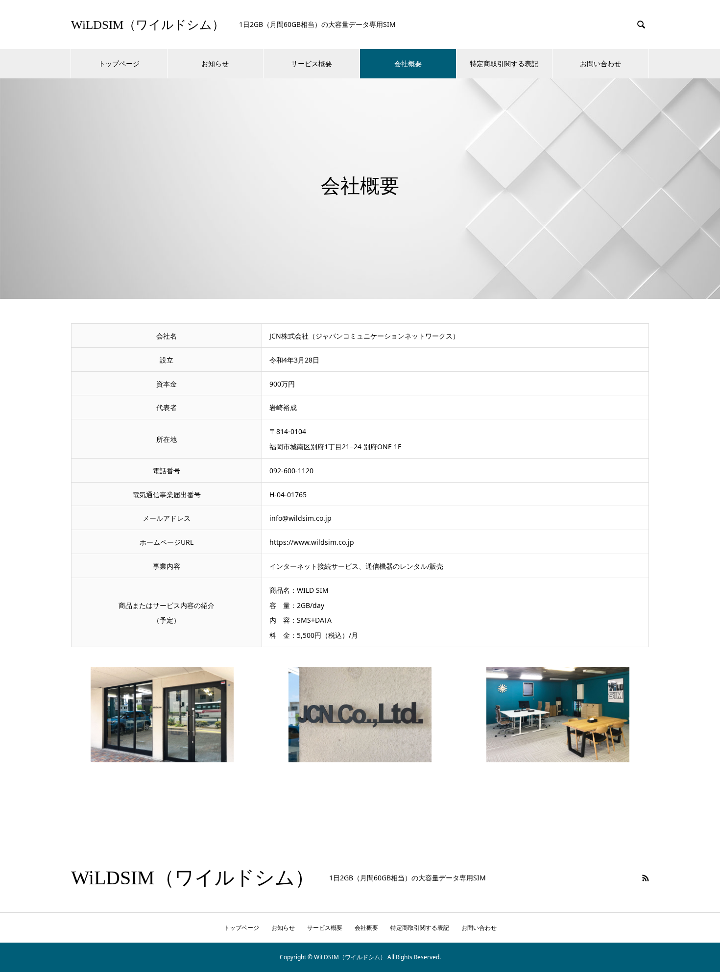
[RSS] (645, 878)
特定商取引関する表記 (504, 63)
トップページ (119, 63)
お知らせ (215, 63)
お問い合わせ (600, 63)
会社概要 (408, 63)
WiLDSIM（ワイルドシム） (147, 25)
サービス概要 (311, 63)
